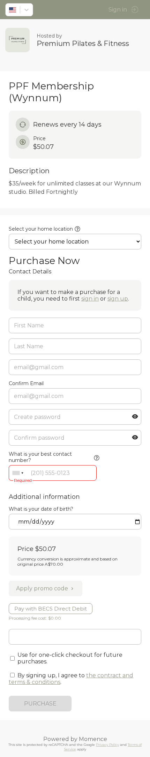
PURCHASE (40, 703)
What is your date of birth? (41, 509)
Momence (93, 739)
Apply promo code (42, 588)
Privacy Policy (107, 745)
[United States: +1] (18, 472)
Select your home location (41, 229)
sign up (117, 298)
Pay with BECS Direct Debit (50, 608)
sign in (90, 298)
